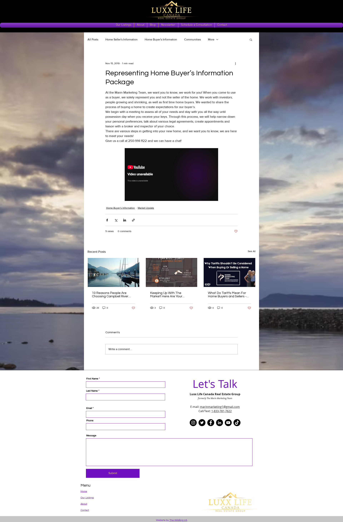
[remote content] (171, 175)
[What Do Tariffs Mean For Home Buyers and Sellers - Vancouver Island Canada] (229, 272)
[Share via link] (133, 220)
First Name (92, 378)
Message (91, 435)
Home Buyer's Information (161, 39)
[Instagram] (193, 422)
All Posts (93, 39)
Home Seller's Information (121, 39)
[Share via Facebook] (107, 220)
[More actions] (235, 63)
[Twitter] (201, 422)
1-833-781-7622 (221, 411)
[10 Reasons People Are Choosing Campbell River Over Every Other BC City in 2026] (113, 272)
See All (251, 251)
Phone (89, 420)
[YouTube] (228, 422)
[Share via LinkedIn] (124, 220)
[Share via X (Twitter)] (116, 220)
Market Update (146, 207)
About (84, 503)
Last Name (92, 390)
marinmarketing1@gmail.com (220, 407)
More (211, 39)
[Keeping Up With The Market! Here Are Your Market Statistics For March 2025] (171, 272)
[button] (251, 39)
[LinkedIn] (219, 422)
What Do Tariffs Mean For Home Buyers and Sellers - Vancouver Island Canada (227, 294)
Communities (192, 39)
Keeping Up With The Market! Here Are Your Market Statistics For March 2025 (170, 294)
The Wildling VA (178, 520)
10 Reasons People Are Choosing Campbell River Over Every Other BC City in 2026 (112, 294)
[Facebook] (210, 422)
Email (89, 408)
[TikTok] (236, 422)
